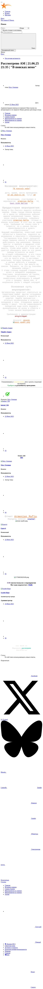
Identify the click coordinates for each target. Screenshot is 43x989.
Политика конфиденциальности (16, 949)
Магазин (8, 15)
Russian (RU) (11, 944)
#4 (5, 512)
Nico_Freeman (13, 87)
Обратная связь (10, 946)
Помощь (7, 951)
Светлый (38, 927)
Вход (2, 54)
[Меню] (1, 2)
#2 (5, 377)
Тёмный (38, 942)
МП (21, 457)
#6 (5, 638)
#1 (5, 182)
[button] (20, 911)
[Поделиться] (20, 165)
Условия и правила (11, 947)
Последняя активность (12, 58)
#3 (5, 450)
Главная (7, 11)
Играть (7, 13)
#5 (5, 574)
